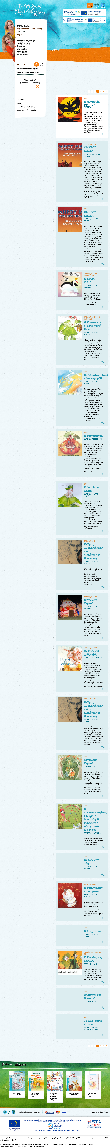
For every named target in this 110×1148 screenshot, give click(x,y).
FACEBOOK (103, 5)
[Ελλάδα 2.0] (84, 11)
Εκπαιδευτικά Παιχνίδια (30, 69)
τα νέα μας (22, 51)
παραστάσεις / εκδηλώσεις (29, 28)
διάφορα (21, 46)
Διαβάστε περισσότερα (103, 134)
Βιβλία (19, 69)
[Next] (104, 1087)
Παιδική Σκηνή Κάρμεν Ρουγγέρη (30, 10)
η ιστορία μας (23, 26)
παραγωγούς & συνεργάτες (27, 110)
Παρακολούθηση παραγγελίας (28, 72)
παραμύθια (22, 49)
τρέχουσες (21, 31)
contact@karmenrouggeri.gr (29, 1112)
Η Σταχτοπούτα (93, 435)
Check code (37, 86)
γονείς (19, 104)
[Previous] (6, 1087)
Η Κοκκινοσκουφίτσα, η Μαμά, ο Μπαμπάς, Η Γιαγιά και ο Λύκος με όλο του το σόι (95, 819)
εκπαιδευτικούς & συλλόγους (28, 107)
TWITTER (96, 5)
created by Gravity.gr (100, 1112)
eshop (21, 64)
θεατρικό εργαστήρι (26, 40)
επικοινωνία (22, 54)
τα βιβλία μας (23, 43)
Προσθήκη (11, 1073)
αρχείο (19, 34)
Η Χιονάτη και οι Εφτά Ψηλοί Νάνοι (92, 326)
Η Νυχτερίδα (91, 101)
